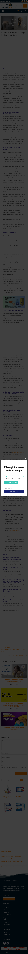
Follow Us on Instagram (11, 482)
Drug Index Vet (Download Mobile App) (14, 476)
